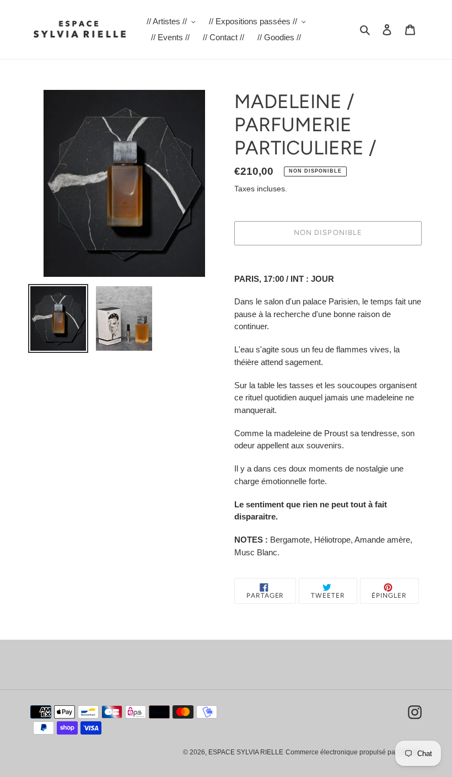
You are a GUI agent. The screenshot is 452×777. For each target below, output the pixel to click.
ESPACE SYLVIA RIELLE (245, 752)
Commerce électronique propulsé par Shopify (354, 752)
